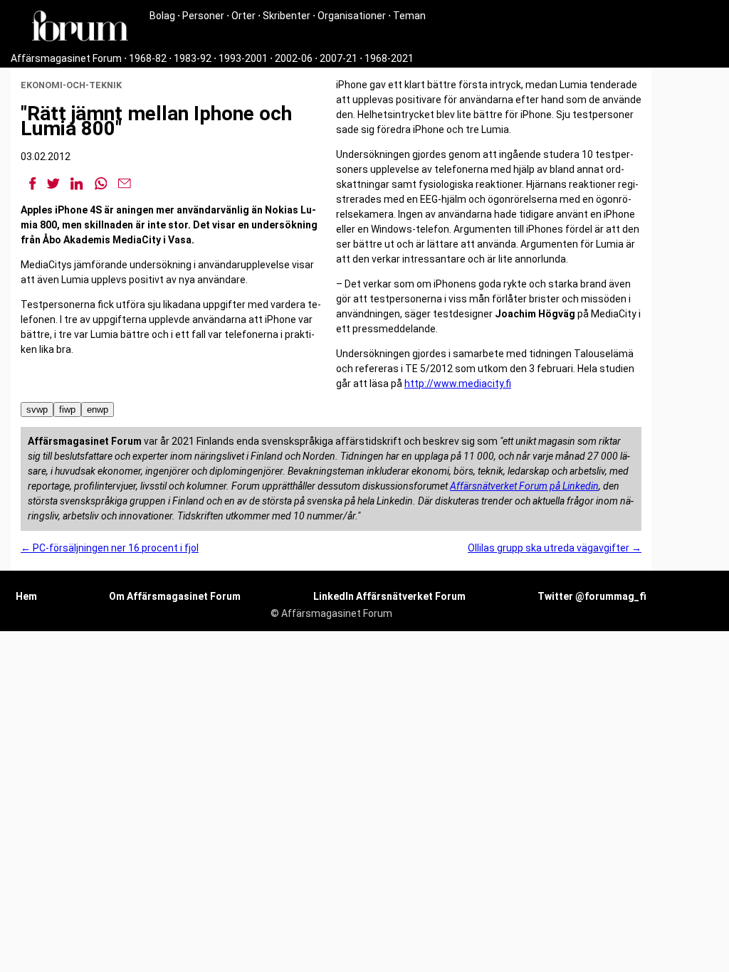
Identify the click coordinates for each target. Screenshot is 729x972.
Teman (409, 15)
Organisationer (352, 15)
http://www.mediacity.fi (457, 383)
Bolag (162, 15)
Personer (203, 15)
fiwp (67, 409)
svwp (37, 409)
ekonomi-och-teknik (71, 85)
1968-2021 (389, 58)
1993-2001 (243, 58)
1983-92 (192, 58)
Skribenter (286, 15)
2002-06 (294, 58)
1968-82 (148, 58)
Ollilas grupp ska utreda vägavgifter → (554, 548)
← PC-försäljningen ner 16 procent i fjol (110, 548)
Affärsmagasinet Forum (66, 58)
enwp (97, 409)
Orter (243, 15)
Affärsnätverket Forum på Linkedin (524, 486)
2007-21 (338, 58)
